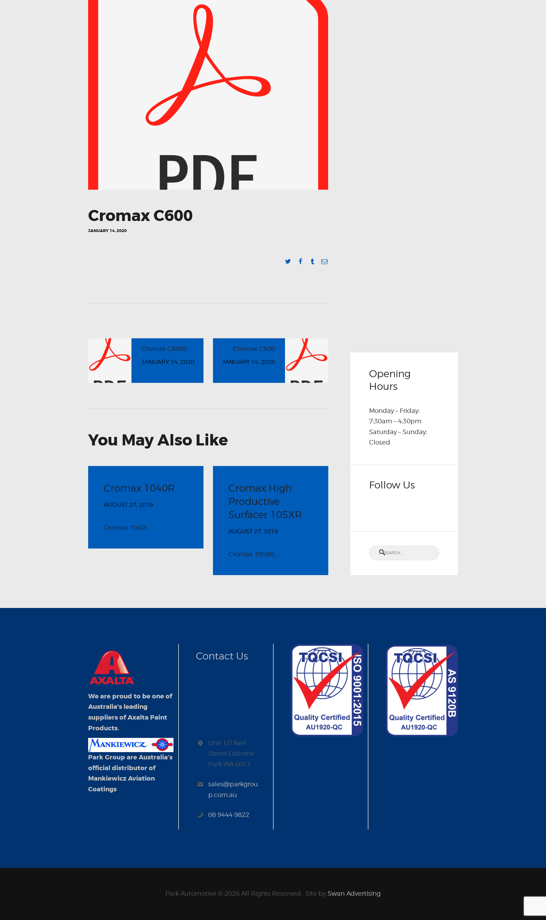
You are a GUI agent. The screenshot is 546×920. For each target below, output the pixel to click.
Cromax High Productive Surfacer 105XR (265, 501)
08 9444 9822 (228, 815)
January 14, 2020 (107, 230)
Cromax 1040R (139, 488)
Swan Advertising (354, 893)
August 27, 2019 (128, 504)
